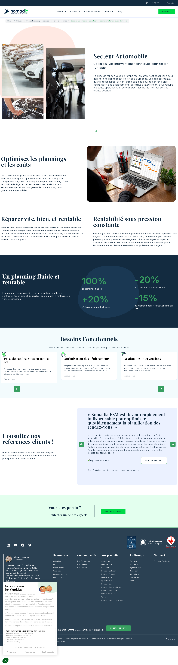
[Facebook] (23, 545)
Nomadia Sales (107, 584)
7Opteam (134, 564)
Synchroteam (106, 581)
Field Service (106, 564)
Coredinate (106, 561)
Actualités (57, 561)
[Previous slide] (17, 389)
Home (9, 21)
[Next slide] (161, 389)
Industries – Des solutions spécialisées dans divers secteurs (41, 21)
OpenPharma (106, 577)
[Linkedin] (8, 545)
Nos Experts (82, 568)
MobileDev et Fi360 (109, 594)
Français (170, 3)
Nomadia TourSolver (109, 590)
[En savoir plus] (29, 354)
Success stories (60, 574)
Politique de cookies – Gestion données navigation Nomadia (112, 639)
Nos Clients (82, 564)
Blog (55, 564)
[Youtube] (15, 545)
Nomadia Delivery (108, 571)
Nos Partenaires (83, 561)
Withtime (105, 597)
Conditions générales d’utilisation (77, 639)
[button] (81, 444)
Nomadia (133, 561)
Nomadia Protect (108, 574)
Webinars (57, 571)
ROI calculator (59, 577)
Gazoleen (105, 568)
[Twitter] (30, 545)
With (132, 581)
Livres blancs (58, 568)
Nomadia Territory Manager (112, 587)
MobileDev (134, 577)
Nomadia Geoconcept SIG (112, 600)
